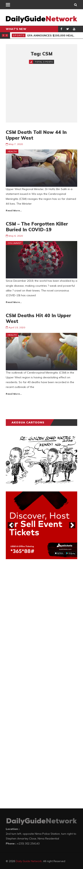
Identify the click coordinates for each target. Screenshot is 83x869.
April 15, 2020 (17, 327)
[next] (72, 525)
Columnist (14, 243)
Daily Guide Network (29, 861)
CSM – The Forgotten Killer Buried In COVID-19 (37, 226)
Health (12, 151)
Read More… (14, 210)
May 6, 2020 (16, 235)
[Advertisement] (41, 90)
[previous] (11, 525)
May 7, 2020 (16, 144)
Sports (19, 35)
